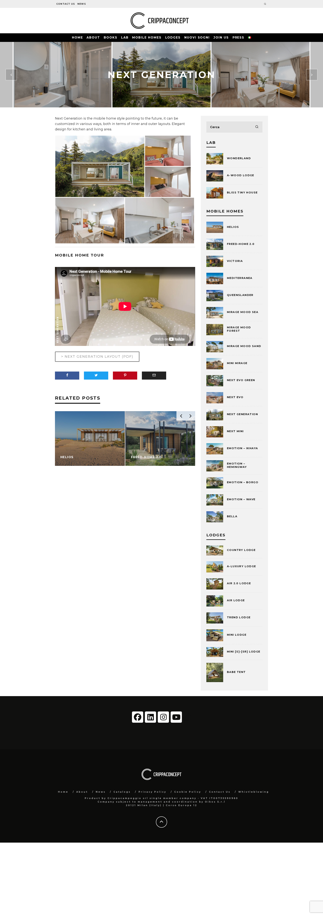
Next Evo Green (241, 380)
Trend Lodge (238, 617)
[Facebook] (137, 717)
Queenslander (240, 295)
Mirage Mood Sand (244, 346)
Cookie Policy (187, 791)
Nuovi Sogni (197, 37)
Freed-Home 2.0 (241, 244)
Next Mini (235, 431)
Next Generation (242, 414)
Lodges (173, 37)
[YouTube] (176, 717)
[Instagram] (163, 717)
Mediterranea (240, 278)
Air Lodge (236, 600)
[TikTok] (187, 717)
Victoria (235, 261)
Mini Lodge (236, 634)
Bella (232, 516)
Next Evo (235, 397)
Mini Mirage (237, 363)
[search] (256, 127)
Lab (125, 37)
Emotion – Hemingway (237, 465)
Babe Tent (236, 672)
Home (77, 37)
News (81, 3)
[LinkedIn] (150, 717)
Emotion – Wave (241, 499)
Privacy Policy (152, 791)
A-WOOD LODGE (240, 175)
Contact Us (65, 3)
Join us (221, 37)
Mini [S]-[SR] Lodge (243, 651)
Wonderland (239, 158)
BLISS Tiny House (242, 192)
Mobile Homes (146, 37)
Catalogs (122, 791)
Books (110, 37)
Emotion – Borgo (242, 482)
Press (238, 37)
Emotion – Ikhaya (242, 448)
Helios (233, 227)
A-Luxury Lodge (241, 566)
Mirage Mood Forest (239, 329)
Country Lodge (241, 550)
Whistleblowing (253, 791)
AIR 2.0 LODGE (239, 583)
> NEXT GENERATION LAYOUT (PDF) (97, 357)
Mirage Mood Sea (242, 312)
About (93, 37)
